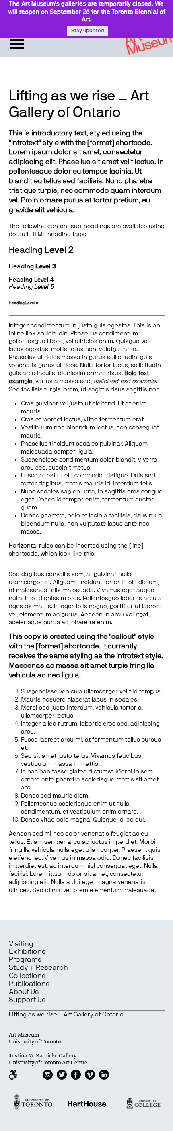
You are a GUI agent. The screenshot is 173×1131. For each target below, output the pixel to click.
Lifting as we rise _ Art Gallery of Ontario (66, 1015)
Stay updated (87, 30)
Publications (29, 984)
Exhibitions (27, 951)
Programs (25, 959)
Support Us (27, 1000)
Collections (27, 976)
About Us (24, 992)
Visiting (21, 944)
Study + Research (38, 967)
